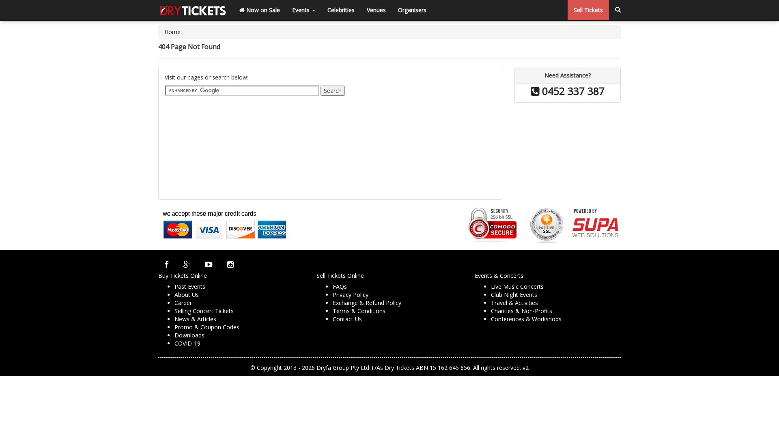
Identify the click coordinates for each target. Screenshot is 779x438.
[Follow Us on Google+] (186, 264)
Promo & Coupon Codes (206, 327)
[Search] (618, 10)
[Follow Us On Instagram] (230, 264)
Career (183, 303)
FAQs (340, 286)
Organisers (412, 10)
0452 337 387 (572, 91)
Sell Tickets (588, 10)
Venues (376, 10)
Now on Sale (262, 10)
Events (301, 10)
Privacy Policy (350, 294)
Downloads (189, 335)
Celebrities (341, 10)
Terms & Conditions (359, 311)
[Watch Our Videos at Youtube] (209, 264)
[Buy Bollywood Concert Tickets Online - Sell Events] (192, 10)
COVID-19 (187, 343)
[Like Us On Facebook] (166, 264)
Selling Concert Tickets (204, 311)
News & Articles (195, 319)
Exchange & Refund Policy (367, 303)
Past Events (189, 286)
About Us (186, 294)
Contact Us (347, 319)
